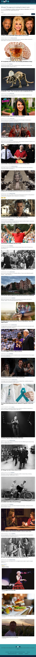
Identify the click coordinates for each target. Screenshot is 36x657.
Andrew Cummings (14, 37)
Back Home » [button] (4, 564)
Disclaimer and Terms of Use (12, 653)
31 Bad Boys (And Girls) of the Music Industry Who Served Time (15, 3)
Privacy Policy (21, 653)
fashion (2, 197)
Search (2, 12)
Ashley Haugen (12, 271)
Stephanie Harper (12, 193)
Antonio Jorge (12, 93)
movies (4, 197)
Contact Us (26, 653)
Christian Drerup (14, 324)
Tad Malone (11, 140)
